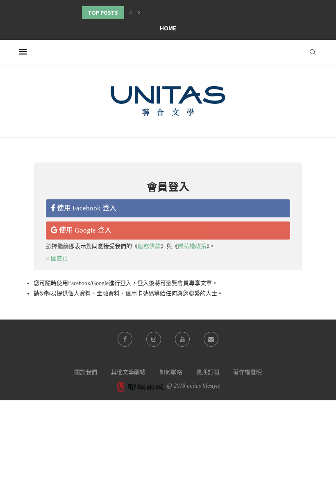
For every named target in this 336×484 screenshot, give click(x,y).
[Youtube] (182, 339)
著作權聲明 (247, 372)
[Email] (211, 339)
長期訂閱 (207, 372)
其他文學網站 (128, 372)
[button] (130, 12)
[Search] (313, 52)
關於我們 (85, 372)
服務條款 (149, 246)
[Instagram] (153, 339)
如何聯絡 (170, 372)
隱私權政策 (192, 246)
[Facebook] (125, 339)
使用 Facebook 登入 (85, 208)
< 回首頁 (57, 259)
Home (168, 28)
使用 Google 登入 (84, 230)
